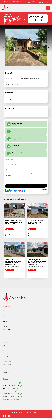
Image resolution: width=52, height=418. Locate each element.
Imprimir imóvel (40, 189)
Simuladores (6, 326)
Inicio (4, 310)
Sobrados (5, 367)
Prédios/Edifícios (7, 361)
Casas (4, 345)
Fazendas (5, 353)
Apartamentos (6, 339)
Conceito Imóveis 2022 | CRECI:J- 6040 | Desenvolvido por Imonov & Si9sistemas (22, 412)
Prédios (5, 358)
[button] (48, 8)
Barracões (5, 342)
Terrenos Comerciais (8, 369)
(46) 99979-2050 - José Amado (11, 393)
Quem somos (33, 2)
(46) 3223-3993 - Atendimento (11, 383)
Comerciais (5, 350)
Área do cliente (7, 329)
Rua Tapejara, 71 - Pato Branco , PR (12, 401)
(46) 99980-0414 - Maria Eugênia (11, 396)
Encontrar (5, 323)
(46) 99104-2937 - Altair (9, 388)
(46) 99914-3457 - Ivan (9, 391)
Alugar (46, 2)
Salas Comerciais (7, 364)
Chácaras (5, 348)
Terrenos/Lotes (6, 372)
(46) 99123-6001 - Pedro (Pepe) (11, 385)
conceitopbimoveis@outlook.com (11, 399)
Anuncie (5, 321)
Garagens (5, 356)
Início (28, 2)
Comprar (41, 2)
